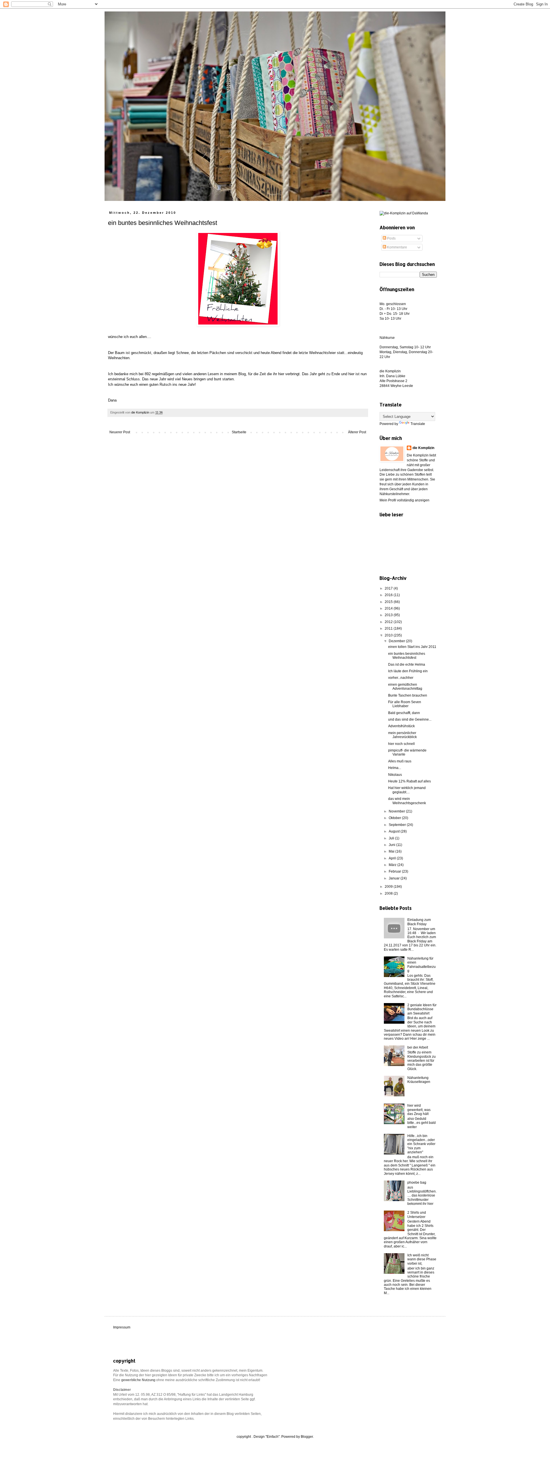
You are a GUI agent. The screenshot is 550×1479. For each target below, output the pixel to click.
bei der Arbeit (417, 1047)
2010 (389, 635)
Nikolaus (395, 775)
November (397, 811)
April (393, 858)
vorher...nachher (400, 678)
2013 (389, 615)
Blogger (307, 1437)
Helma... (394, 768)
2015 (389, 602)
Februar (395, 871)
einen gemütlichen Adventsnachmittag (405, 687)
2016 (389, 595)
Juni (392, 845)
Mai (392, 851)
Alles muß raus (399, 761)
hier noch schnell (401, 744)
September (398, 825)
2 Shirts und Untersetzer (416, 1215)
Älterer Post (357, 432)
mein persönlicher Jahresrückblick (402, 735)
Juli (392, 838)
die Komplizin (423, 448)
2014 (389, 608)
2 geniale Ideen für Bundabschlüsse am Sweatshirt (422, 1009)
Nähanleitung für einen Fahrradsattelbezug (421, 964)
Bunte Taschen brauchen (407, 695)
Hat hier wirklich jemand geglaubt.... (407, 790)
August (394, 831)
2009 (389, 887)
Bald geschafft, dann (404, 713)
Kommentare (396, 247)
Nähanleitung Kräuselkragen (418, 1080)
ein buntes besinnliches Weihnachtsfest (406, 656)
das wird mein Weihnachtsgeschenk (407, 801)
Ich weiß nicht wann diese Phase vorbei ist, (421, 1259)
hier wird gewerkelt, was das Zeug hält (419, 1110)
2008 (389, 893)
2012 (389, 622)
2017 (389, 588)
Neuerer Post (119, 432)
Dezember (397, 641)
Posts (391, 238)
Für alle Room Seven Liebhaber (404, 704)
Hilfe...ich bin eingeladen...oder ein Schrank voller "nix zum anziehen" (421, 1144)
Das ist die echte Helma (406, 665)
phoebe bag (416, 1183)
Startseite (239, 432)
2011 (389, 628)
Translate (417, 424)
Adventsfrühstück (401, 726)
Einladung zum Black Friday (419, 922)
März (393, 865)
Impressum (121, 1327)
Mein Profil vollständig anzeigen (404, 500)
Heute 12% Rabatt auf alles (409, 781)
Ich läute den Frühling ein (408, 671)
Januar (394, 878)
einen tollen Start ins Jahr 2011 (412, 647)
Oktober (395, 818)
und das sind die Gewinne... (409, 719)
